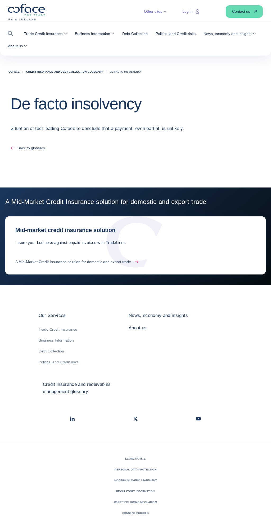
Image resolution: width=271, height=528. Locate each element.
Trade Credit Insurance (58, 329)
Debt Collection (51, 351)
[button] (12, 33)
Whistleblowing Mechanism (135, 502)
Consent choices (135, 513)
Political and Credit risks (59, 362)
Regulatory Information (135, 491)
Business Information (56, 340)
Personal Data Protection (135, 469)
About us (138, 327)
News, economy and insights (158, 315)
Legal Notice (135, 458)
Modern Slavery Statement (135, 480)
